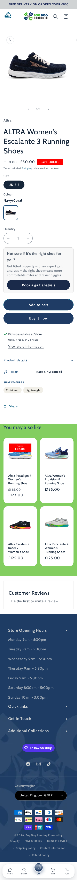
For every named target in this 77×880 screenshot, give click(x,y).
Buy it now (38, 318)
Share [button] (13, 406)
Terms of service (57, 840)
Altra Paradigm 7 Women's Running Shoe (19, 479)
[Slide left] (28, 109)
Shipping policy (26, 848)
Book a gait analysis (38, 285)
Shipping (27, 168)
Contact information (53, 848)
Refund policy (40, 855)
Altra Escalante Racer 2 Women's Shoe (18, 547)
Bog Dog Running (36, 835)
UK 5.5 (14, 185)
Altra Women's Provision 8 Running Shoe (55, 479)
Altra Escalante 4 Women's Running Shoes (57, 547)
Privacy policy (33, 840)
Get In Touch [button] (19, 718)
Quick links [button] (18, 706)
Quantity (9, 229)
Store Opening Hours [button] (27, 630)
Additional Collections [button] (28, 730)
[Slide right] (48, 109)
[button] (9, 16)
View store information (26, 346)
